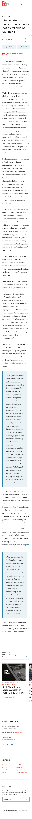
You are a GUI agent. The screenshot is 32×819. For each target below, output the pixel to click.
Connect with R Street (21, 772)
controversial (13, 121)
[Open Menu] (27, 3)
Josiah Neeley (11, 40)
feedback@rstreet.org (8, 739)
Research (4, 764)
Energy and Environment (9, 684)
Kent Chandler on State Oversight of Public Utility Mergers (13, 690)
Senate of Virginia (9, 697)
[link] (3, 744)
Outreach (4, 770)
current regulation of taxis (19, 209)
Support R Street (20, 770)
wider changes (18, 77)
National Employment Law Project (15, 363)
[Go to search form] (21, 3)
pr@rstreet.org (17, 732)
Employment (19, 767)
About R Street (19, 764)
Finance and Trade (12, 53)
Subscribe (27, 799)
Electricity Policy (15, 683)
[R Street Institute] (5, 3)
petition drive (23, 143)
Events (4, 772)
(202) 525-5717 (6, 737)
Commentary (5, 767)
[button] (23, 47)
